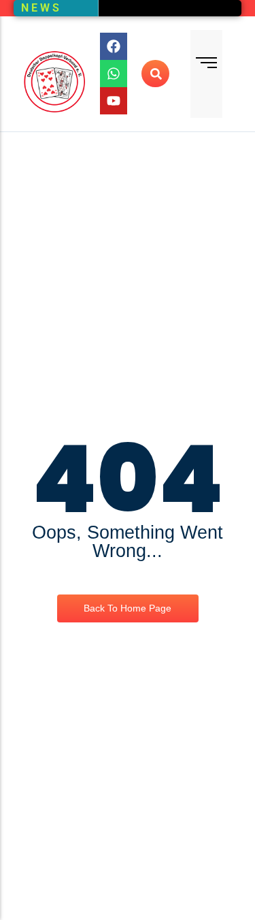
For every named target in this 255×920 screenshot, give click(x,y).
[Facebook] (113, 46)
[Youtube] (113, 100)
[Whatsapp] (113, 73)
